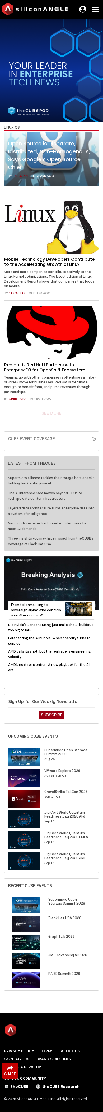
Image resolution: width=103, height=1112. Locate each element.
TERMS (47, 1051)
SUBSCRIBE (51, 715)
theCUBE (19, 1086)
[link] (51, 160)
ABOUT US (70, 1051)
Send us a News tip (22, 1067)
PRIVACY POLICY (19, 1051)
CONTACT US (16, 1059)
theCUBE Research (61, 1086)
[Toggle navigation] (95, 9)
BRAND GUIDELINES (53, 1059)
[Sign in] (82, 9)
